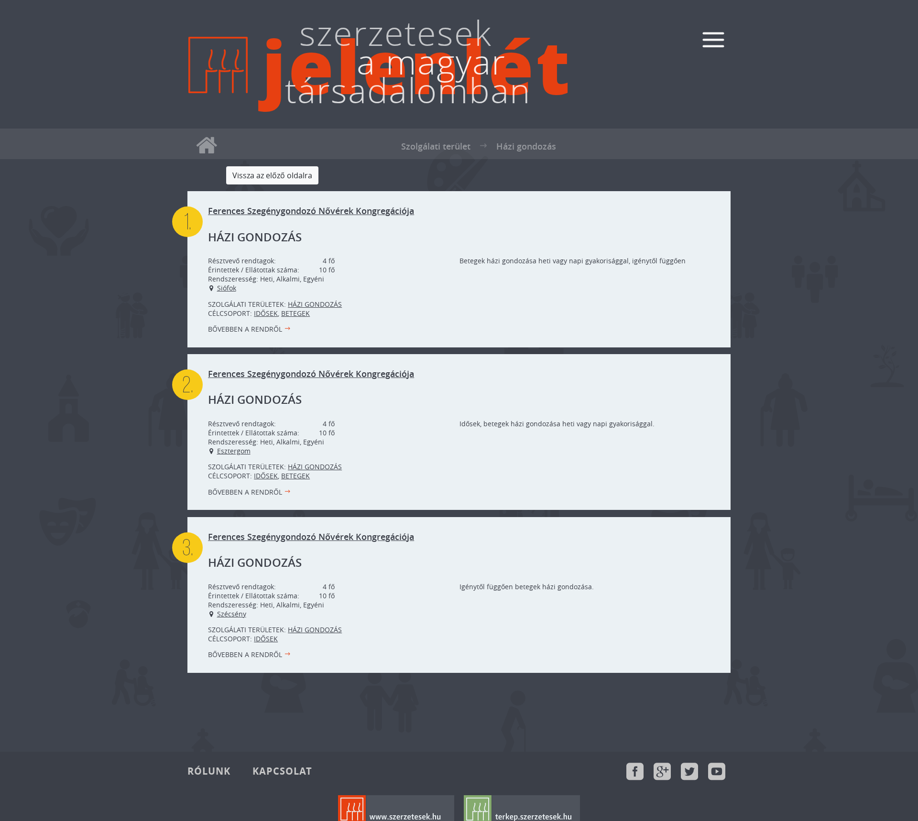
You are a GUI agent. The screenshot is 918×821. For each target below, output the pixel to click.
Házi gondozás (315, 304)
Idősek (266, 313)
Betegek (295, 313)
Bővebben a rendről (245, 329)
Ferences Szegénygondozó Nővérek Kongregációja (311, 211)
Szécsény (231, 613)
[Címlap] (218, 92)
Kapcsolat (282, 771)
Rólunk (208, 771)
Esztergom (234, 450)
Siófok (226, 287)
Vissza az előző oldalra (272, 175)
